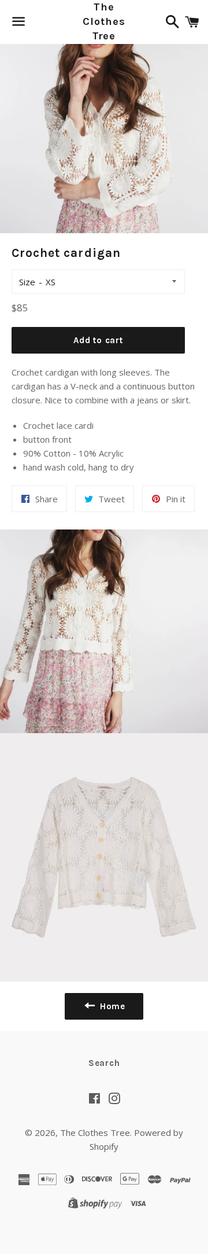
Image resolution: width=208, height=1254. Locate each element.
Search (104, 1063)
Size (27, 282)
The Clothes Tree (104, 21)
